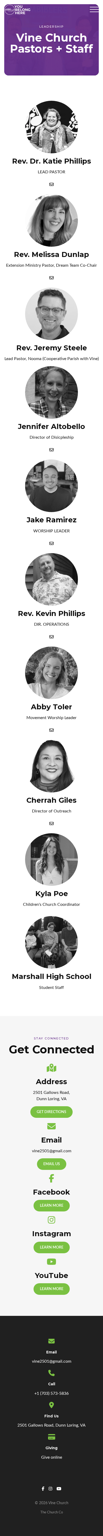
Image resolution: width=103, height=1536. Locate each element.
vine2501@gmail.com (51, 1361)
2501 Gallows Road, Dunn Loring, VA (51, 1425)
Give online (51, 1457)
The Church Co (51, 1512)
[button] (94, 9)
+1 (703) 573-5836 (51, 1393)
